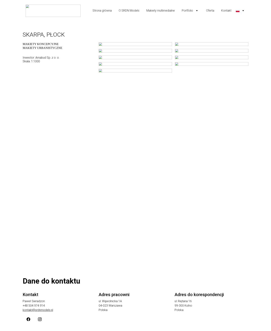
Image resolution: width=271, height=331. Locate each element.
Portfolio (187, 10)
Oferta (210, 10)
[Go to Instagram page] (40, 319)
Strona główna (102, 10)
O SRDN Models (129, 10)
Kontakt (226, 10)
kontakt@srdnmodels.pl (38, 310)
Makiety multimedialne (160, 10)
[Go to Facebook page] (28, 319)
